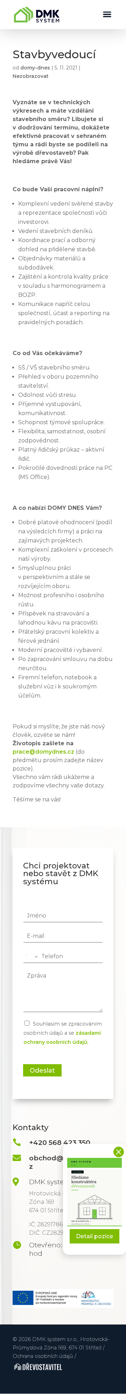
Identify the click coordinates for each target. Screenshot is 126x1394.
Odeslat (42, 1070)
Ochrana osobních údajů (43, 1356)
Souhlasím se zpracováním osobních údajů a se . (62, 1033)
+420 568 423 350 (59, 1142)
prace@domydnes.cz (43, 751)
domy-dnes (35, 68)
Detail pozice (94, 1236)
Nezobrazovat (31, 76)
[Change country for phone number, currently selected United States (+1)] (31, 956)
